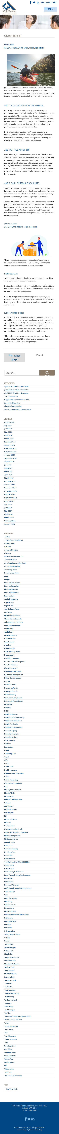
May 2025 (8, 471)
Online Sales (9, 865)
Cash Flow (8, 612)
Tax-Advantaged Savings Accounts (17, 1016)
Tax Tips (7, 1013)
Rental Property (10, 911)
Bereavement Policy (11, 573)
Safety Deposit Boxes (12, 934)
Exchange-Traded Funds (13, 701)
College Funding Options (13, 622)
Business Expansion (11, 586)
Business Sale (9, 596)
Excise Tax (8, 704)
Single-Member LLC (11, 957)
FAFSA (6, 711)
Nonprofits (8, 855)
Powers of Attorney (11, 885)
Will (5, 1066)
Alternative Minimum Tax (13, 557)
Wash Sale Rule (10, 1056)
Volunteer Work (10, 1052)
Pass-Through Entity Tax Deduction (17, 875)
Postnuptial (8, 882)
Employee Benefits (11, 691)
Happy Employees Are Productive (16, 400)
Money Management (12, 836)
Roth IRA (7, 924)
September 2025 (10, 458)
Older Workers (9, 859)
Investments (8, 813)
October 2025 (9, 455)
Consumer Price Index (12, 625)
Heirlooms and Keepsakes (13, 773)
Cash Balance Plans (11, 609)
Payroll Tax (8, 878)
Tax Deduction (9, 990)
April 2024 (8, 514)
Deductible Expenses (12, 652)
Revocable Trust (10, 921)
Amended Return (10, 560)
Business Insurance (11, 593)
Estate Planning (10, 695)
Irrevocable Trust (10, 819)
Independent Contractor (13, 800)
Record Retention (10, 898)
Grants (6, 763)
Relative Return (10, 905)
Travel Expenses (10, 1036)
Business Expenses (11, 589)
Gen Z (6, 757)
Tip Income (8, 1030)
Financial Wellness (11, 737)
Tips (5, 1033)
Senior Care (8, 951)
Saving (7, 938)
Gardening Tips (10, 754)
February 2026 (9, 442)
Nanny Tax (8, 846)
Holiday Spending (11, 780)
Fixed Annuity (9, 740)
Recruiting (8, 901)
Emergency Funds (11, 688)
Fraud (6, 750)
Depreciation (9, 655)
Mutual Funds (9, 842)
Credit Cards (8, 629)
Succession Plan (10, 974)
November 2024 (10, 491)
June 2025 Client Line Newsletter (16, 390)
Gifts (6, 760)
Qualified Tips (9, 891)
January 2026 (9, 445)
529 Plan (7, 547)
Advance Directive (11, 550)
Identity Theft (9, 793)
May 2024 (8, 511)
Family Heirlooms (10, 714)
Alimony (7, 553)
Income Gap (8, 796)
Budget (7, 579)
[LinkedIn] (38, 2)
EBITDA (7, 681)
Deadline (7, 645)
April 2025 (8, 475)
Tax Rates (7, 1003)
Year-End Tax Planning (13, 1075)
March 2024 (9, 518)
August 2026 (9, 422)
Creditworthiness (10, 635)
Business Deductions (12, 583)
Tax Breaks (8, 984)
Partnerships (9, 869)
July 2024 (8, 504)
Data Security (9, 642)
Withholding (9, 1069)
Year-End (7, 1072)
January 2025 (9, 485)
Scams (6, 941)
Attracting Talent (10, 570)
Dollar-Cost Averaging (12, 678)
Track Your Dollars (11, 396)
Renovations (9, 908)
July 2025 (8, 465)
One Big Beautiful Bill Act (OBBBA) (17, 862)
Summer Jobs (9, 977)
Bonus (6, 576)
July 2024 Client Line (12, 403)
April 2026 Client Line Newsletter (16, 387)
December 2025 (10, 448)
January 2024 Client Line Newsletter (17, 409)
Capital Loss (8, 606)
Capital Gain (9, 602)
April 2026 (8, 435)
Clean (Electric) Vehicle (12, 619)
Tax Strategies (9, 1010)
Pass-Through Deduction (13, 872)
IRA (5, 816)
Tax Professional (10, 1000)
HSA (6, 786)
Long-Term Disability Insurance (16, 832)
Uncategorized (9, 1046)
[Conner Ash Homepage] (5, 7)
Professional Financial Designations (17, 888)
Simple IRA (8, 954)
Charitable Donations (12, 616)
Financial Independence (13, 727)
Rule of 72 (8, 928)
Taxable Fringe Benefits (13, 1020)
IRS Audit (7, 823)
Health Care (8, 767)
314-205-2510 (31, 1110)
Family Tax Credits (11, 724)
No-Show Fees (9, 852)
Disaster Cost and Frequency (14, 662)
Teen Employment (11, 1026)
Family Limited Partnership (14, 718)
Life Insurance (9, 826)
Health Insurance (10, 770)
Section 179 (8, 944)
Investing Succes (10, 809)
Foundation (8, 747)
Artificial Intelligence (12, 566)
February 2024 (10, 521)
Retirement (8, 918)
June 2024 (8, 508)
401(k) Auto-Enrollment (13, 540)
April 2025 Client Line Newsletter (16, 393)
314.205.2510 (49, 2)
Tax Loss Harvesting (11, 993)
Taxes (6, 1023)
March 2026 (9, 439)
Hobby (6, 777)
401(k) (7, 537)
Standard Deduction (12, 964)
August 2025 (9, 462)
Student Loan (9, 967)
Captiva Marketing (35, 1130)
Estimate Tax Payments (13, 698)
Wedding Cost (9, 1062)
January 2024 (9, 524)
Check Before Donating (13, 406)
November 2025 (10, 452)
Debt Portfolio (9, 648)
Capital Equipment (11, 599)
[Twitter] (34, 2)
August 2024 (9, 501)
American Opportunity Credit (15, 563)
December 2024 (10, 488)
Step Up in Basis (11, 1089)
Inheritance (8, 806)
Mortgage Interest (11, 839)
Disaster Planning (10, 665)
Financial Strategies (11, 734)
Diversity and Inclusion (12, 671)
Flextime (7, 744)
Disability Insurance (11, 658)
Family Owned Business (13, 721)
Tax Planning (9, 997)
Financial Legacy (10, 731)
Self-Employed (10, 947)
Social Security (9, 961)
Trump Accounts (10, 1039)
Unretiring (8, 1049)
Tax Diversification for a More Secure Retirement (24, 48)
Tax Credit (8, 987)
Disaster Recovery (10, 668)
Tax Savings (8, 1007)
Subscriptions (9, 970)
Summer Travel (10, 980)
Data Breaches (9, 639)
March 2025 (9, 478)
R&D (6, 895)
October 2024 (9, 494)
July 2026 (8, 425)
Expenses (7, 708)
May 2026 (8, 432)
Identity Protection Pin (12, 790)
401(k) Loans (9, 543)
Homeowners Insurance (13, 783)
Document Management (13, 675)
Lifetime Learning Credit (13, 829)
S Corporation (9, 931)
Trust (6, 1043)
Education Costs (10, 685)
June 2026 (8, 429)
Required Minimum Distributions (16, 915)
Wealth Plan (8, 1059)
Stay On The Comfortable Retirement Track (20, 227)
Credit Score (8, 632)
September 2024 (10, 498)
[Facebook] (30, 2)
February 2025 (9, 481)
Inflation (7, 803)
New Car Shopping (11, 849)
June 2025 (8, 468)
